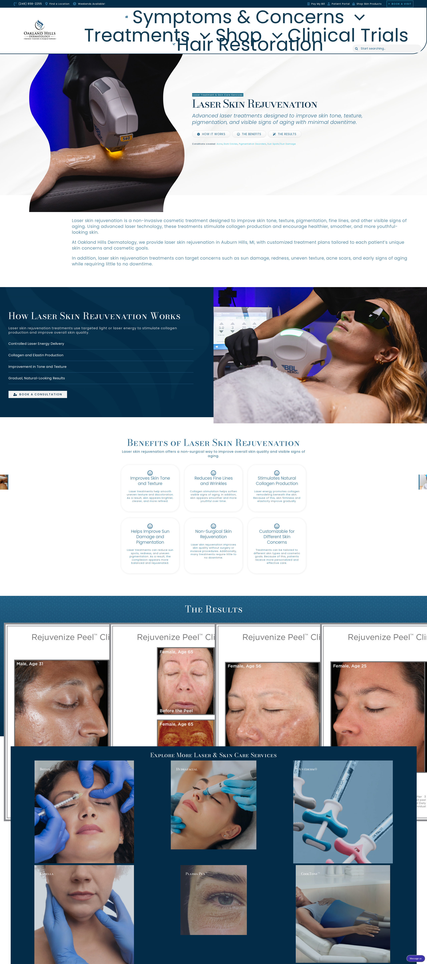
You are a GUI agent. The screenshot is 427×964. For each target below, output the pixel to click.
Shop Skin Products (369, 4)
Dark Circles (231, 143)
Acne (220, 143)
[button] (100, 344)
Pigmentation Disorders (252, 143)
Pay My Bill (318, 4)
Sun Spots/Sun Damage (281, 143)
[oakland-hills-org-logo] (40, 21)
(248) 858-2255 (30, 4)
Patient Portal (341, 4)
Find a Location (60, 4)
